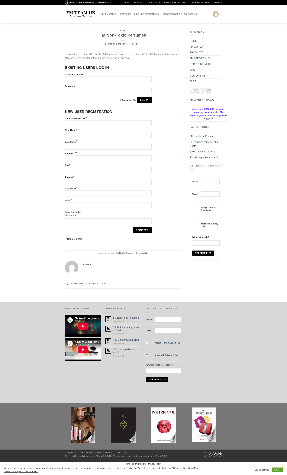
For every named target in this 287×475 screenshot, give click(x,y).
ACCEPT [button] (277, 470)
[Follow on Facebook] (67, 2)
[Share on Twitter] (197, 90)
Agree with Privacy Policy (166, 355)
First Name (71, 130)
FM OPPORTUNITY (150, 14)
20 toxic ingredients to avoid (204, 157)
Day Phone (71, 188)
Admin (137, 44)
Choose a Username (76, 118)
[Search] (102, 14)
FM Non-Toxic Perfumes (202, 136)
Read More (193, 468)
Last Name (71, 142)
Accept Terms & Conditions (208, 209)
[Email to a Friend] (203, 90)
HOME (127, 2)
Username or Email (74, 74)
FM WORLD (139, 2)
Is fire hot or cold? (200, 237)
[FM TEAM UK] (80, 14)
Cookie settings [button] (262, 470)
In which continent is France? (160, 365)
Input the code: (73, 212)
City (67, 165)
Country (70, 177)
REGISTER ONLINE (201, 2)
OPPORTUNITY (179, 2)
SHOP (166, 2)
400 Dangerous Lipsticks (203, 151)
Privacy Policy (154, 464)
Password (70, 86)
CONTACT (217, 2)
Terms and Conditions (136, 464)
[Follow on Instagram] (210, 454)
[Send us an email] (219, 454)
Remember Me (129, 100)
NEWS (122, 31)
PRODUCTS (154, 2)
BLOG (193, 81)
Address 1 (71, 153)
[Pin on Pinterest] (208, 90)
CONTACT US (190, 14)
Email (68, 200)
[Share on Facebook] (192, 90)
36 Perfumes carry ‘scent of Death (88, 283)
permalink (143, 253)
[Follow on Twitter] (214, 454)
